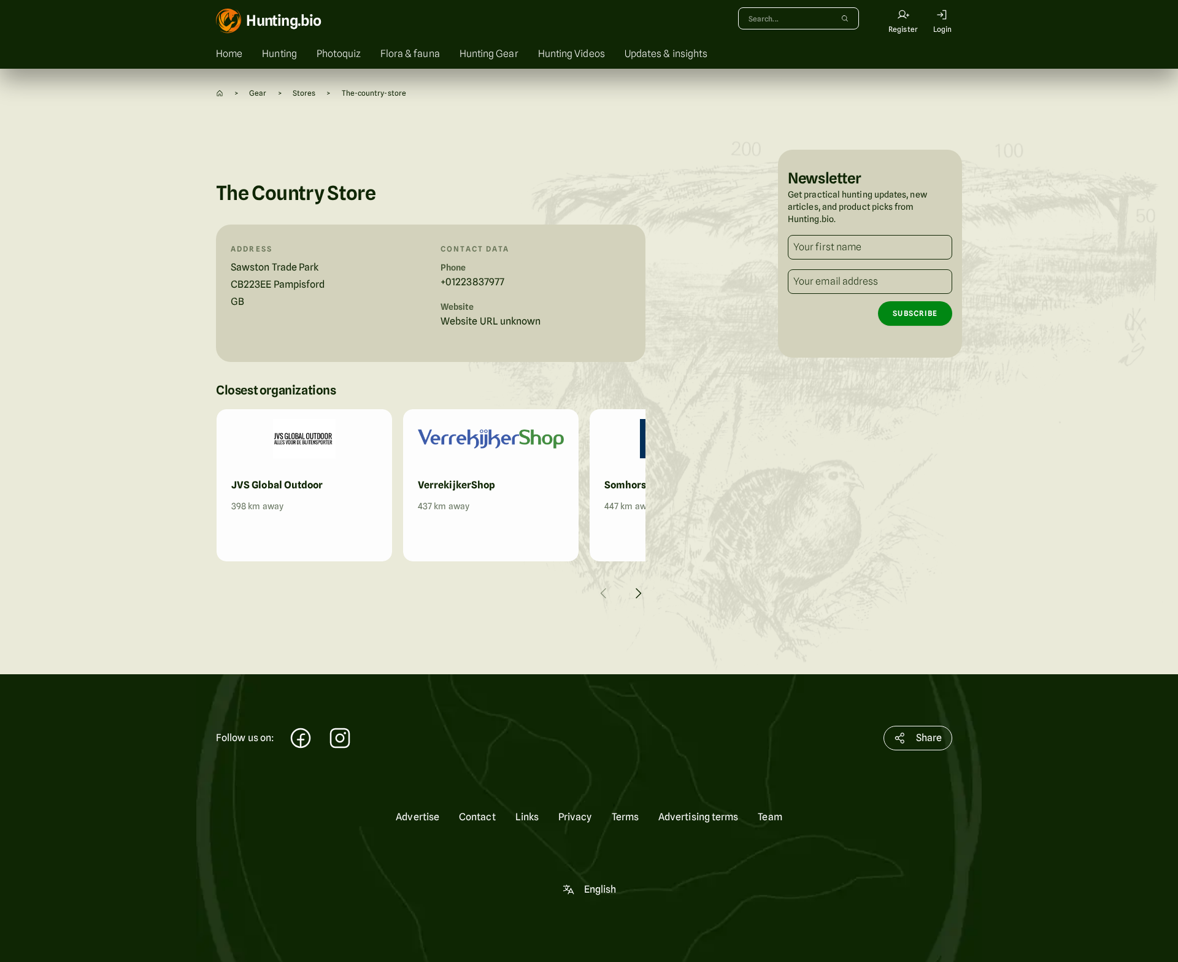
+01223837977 (472, 282)
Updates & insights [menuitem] (666, 54)
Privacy (575, 817)
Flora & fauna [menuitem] (410, 54)
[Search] (844, 18)
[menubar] (589, 54)
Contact (477, 817)
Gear (257, 93)
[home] (219, 93)
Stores (304, 93)
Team (770, 817)
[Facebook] (300, 739)
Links (527, 817)
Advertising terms (698, 817)
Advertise (417, 817)
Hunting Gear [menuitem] (489, 54)
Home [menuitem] (229, 54)
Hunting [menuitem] (279, 54)
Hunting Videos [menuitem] (571, 54)
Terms (625, 817)
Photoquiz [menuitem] (339, 54)
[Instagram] (340, 739)
